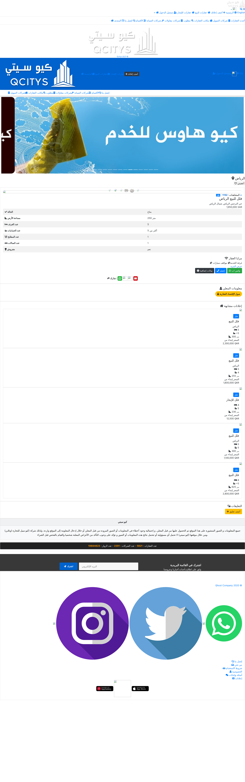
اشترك (70, 566)
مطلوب (187, 20)
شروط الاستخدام (233, 668)
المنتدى (118, 20)
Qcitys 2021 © (122, 56)
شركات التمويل (220, 20)
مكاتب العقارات (202, 20)
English (241, 12)
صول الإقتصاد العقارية (229, 293)
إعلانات (238, 678)
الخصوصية (237, 671)
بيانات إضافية (205, 270)
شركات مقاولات (173, 20)
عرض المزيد (236, 266)
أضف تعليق (234, 511)
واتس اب (235, 270)
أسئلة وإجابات (235, 675)
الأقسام (140, 20)
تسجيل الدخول (166, 12)
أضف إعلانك (216, 12)
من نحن (238, 664)
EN (241, 73)
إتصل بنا (129, 20)
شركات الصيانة (154, 20)
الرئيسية (88, 73)
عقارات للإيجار (184, 12)
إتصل (222, 270)
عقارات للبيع (201, 12)
